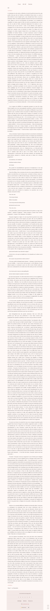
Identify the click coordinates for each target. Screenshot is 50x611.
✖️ (28, 607)
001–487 (24, 4)
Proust (19, 4)
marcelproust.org (25, 604)
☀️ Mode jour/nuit (23, 607)
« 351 (9, 10)
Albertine (25, 600)
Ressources (30, 600)
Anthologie (19, 600)
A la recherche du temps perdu (25, 593)
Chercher (30, 4)
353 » (11, 10)
